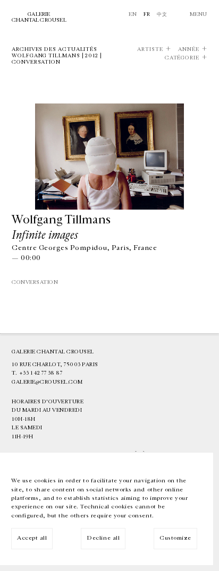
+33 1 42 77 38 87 (41, 373)
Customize (175, 537)
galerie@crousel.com (47, 382)
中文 (162, 14)
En (133, 14)
